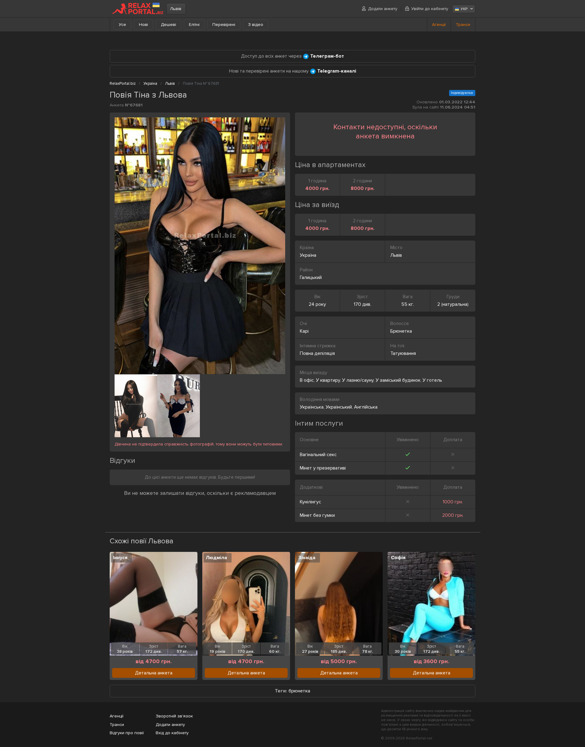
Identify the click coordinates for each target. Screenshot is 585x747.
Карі (304, 331)
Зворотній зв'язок (174, 716)
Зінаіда (306, 558)
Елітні (194, 24)
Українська (312, 407)
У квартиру (328, 380)
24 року (317, 304)
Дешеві (168, 24)
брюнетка (299, 691)
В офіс (307, 380)
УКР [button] (464, 9)
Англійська (366, 407)
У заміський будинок (398, 380)
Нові (143, 24)
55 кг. (407, 304)
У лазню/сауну (358, 380)
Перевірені (223, 24)
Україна (308, 255)
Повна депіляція (317, 353)
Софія (398, 558)
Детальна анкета (153, 673)
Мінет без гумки (317, 515)
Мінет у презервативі (323, 468)
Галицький (311, 277)
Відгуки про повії (127, 732)
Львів (175, 8)
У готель (432, 380)
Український (339, 407)
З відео (255, 24)
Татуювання (403, 353)
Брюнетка (401, 331)
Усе (122, 24)
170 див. (362, 304)
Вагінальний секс (318, 455)
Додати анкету (382, 8)
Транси (463, 24)
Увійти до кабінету (429, 8)
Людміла (216, 558)
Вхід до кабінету (172, 732)
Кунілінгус (310, 502)
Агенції (439, 24)
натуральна (454, 304)
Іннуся (120, 558)
